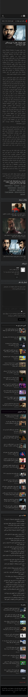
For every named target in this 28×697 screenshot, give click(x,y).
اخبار (16, 47)
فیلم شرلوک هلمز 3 (9, 192)
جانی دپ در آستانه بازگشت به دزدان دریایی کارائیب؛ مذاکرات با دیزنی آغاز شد (11, 446)
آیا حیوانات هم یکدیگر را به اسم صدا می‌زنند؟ (14, 528)
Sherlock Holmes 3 (12, 188)
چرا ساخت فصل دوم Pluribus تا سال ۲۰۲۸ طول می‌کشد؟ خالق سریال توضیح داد (11, 438)
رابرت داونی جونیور (21, 190)
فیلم (7, 47)
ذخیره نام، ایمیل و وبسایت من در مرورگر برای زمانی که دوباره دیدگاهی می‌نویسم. (14, 315)
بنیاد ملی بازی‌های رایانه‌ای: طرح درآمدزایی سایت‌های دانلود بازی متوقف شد (11, 330)
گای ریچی (23, 194)
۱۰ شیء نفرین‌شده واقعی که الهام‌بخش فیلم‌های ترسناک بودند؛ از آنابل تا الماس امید (10, 467)
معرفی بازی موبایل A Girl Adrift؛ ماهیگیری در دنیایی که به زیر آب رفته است (11, 649)
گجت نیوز (21, 515)
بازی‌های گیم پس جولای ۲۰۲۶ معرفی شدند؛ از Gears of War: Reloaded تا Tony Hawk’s (11, 663)
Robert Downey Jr (8, 185)
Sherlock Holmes (21, 188)
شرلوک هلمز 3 (12, 190)
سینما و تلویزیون (11, 47)
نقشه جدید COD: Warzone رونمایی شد (11, 337)
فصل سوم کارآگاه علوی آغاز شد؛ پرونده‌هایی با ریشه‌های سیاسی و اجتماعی (12, 423)
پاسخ (17, 277)
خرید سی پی (22, 682)
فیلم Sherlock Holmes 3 (20, 192)
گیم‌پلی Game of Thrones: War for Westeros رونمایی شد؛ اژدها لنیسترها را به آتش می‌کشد (11, 364)
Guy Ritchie (16, 185)
